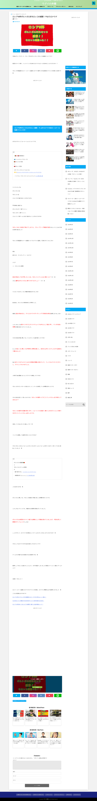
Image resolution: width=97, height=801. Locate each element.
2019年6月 (70, 266)
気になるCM (71, 383)
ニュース (70, 360)
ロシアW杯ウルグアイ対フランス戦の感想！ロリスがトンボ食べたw (18, 719)
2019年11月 (70, 243)
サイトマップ (79, 6)
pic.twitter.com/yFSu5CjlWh (34, 172)
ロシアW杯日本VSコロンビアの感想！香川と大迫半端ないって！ (28, 604)
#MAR (26, 172)
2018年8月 (70, 289)
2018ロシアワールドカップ (19, 700)
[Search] (83, 404)
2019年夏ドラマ (71, 323)
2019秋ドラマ (71, 328)
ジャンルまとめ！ (72, 342)
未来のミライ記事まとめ (39, 6)
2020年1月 (70, 233)
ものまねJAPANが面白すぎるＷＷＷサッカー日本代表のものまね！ (28, 600)
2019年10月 (70, 247)
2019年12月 (70, 238)
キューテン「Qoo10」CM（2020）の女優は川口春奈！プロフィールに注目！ (30, 742)
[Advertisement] (37, 90)
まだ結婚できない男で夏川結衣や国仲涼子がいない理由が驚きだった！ (79, 115)
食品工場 (70, 397)
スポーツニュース (72, 351)
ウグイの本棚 (49, 3)
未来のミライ (71, 379)
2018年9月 (70, 284)
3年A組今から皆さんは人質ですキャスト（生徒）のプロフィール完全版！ (79, 150)
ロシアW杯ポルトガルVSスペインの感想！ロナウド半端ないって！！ (55, 719)
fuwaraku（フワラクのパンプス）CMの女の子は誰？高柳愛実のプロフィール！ (43, 742)
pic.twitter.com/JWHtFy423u (29, 471)
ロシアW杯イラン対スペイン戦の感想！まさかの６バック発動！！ (43, 719)
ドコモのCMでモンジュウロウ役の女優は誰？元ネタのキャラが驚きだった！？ (79, 94)
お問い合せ (70, 6)
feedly (37, 687)
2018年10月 (70, 280)
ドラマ (69, 355)
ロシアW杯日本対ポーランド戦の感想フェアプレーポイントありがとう (30, 719)
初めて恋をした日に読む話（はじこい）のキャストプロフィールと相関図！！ (79, 144)
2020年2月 (70, 229)
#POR (23, 172)
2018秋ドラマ (71, 318)
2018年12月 (70, 271)
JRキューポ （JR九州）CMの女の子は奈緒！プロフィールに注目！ (18, 742)
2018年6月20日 (39, 176)
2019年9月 (70, 252)
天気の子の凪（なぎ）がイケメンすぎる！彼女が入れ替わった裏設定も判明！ (79, 130)
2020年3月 (70, 224)
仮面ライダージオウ (72, 365)
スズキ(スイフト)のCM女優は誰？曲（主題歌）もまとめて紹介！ (79, 158)
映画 (69, 374)
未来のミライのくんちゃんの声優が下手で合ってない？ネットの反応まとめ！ (79, 108)
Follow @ (37, 682)
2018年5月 (70, 303)
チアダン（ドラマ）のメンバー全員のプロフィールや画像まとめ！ (79, 122)
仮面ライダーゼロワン (73, 369)
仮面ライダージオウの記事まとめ (23, 6)
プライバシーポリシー (61, 6)
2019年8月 (70, 257)
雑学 (69, 392)
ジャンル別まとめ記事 (73, 346)
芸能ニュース (71, 388)
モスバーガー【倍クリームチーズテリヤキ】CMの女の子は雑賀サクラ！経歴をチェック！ (55, 742)
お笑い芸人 (70, 337)
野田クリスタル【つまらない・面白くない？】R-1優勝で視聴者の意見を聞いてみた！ (76, 211)
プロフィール (50, 6)
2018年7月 (70, 294)
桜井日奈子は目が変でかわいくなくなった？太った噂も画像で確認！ (79, 136)
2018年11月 (70, 275)
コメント (15, 760)
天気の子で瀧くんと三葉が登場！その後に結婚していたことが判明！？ (79, 100)
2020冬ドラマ (71, 332)
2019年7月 (70, 261)
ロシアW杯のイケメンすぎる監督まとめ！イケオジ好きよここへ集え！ (29, 597)
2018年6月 (70, 298)
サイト (14, 780)
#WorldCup (19, 172)
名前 (14, 771)
